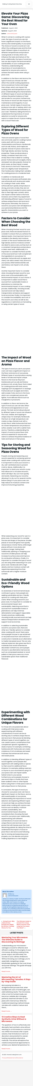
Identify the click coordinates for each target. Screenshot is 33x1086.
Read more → (7, 971)
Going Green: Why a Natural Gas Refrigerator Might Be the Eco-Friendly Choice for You (7, 924)
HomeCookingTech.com (14, 1054)
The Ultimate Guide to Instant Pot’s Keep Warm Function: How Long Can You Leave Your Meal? (24, 924)
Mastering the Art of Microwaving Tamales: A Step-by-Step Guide (16, 979)
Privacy (4, 1058)
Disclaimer (20, 1058)
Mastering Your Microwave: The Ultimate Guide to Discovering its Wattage (15, 939)
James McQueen (12, 33)
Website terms (11, 1058)
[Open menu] (29, 4)
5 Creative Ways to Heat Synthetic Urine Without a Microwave (14, 1019)
